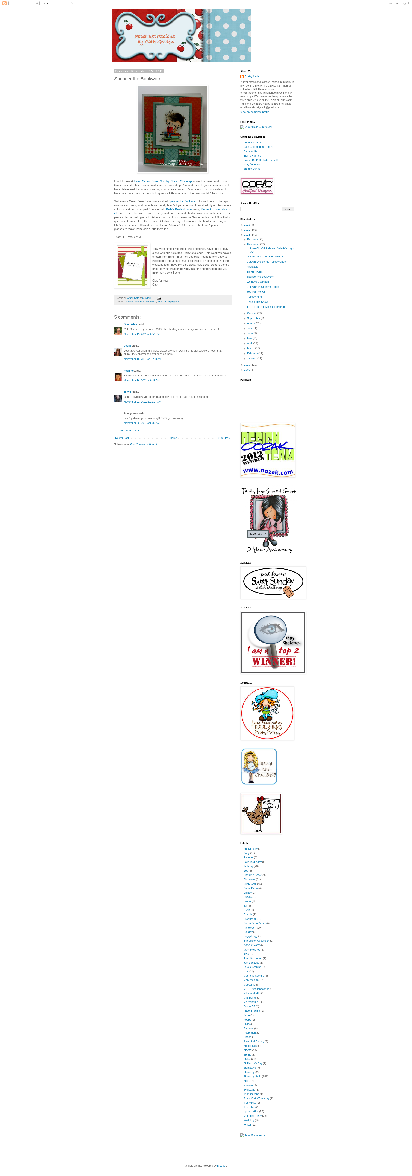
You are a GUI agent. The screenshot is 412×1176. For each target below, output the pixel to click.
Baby (247, 853)
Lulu (246, 971)
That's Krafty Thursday (256, 1098)
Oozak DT (249, 1006)
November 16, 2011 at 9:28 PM (142, 380)
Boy (246, 870)
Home (173, 438)
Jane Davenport (253, 958)
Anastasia (252, 266)
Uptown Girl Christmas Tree (263, 286)
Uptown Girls (251, 1111)
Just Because (251, 962)
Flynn (247, 910)
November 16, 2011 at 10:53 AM (142, 359)
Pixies (247, 1023)
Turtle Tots (250, 1107)
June (250, 333)
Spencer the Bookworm (182, 201)
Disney (248, 892)
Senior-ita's (250, 1045)
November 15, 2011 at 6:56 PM (142, 334)
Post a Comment (129, 430)
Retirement (250, 1032)
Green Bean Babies (134, 301)
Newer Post (122, 438)
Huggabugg (251, 936)
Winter (247, 1124)
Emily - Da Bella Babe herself (261, 160)
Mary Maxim (251, 980)
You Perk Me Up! (256, 291)
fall (245, 905)
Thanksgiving (251, 1093)
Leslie (127, 345)
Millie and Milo (252, 993)
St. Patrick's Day (253, 1063)
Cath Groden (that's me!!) (258, 146)
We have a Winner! (258, 281)
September (254, 318)
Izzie (246, 953)
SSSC (161, 301)
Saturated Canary (254, 1041)
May (250, 338)
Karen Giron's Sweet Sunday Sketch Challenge (163, 181)
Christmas (249, 879)
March (251, 348)
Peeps (247, 1019)
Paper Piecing (252, 1010)
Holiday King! (254, 296)
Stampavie (250, 1067)
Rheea (247, 1037)
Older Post (224, 438)
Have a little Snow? (258, 301)
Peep (247, 1015)
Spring (247, 1054)
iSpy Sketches (252, 949)
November (253, 244)
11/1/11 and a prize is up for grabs (266, 306)
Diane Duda (251, 888)
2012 (247, 229)
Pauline (128, 370)
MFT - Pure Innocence (256, 988)
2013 (247, 224)
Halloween (250, 927)
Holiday (248, 932)
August (251, 323)
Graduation (250, 918)
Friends (248, 914)
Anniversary (251, 848)
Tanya (127, 391)
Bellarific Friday (253, 862)
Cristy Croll (250, 883)
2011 (247, 234)
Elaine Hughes (252, 155)
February (252, 353)
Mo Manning (251, 1002)
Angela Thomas (253, 142)
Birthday (248, 866)
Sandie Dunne (252, 168)
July (250, 328)
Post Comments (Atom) (143, 444)
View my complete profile (255, 112)
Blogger (221, 1165)
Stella (247, 1080)
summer (248, 1085)
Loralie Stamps (252, 967)
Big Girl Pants (255, 271)
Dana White (131, 324)
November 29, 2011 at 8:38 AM (142, 423)
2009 (247, 369)
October (252, 313)
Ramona (249, 1028)
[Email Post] (159, 298)
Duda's (248, 897)
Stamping (249, 1072)
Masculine (151, 301)
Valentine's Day (253, 1115)
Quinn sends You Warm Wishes (265, 256)
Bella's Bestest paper (179, 209)
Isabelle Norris (252, 945)
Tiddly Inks (250, 1102)
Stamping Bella (172, 301)
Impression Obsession (257, 940)
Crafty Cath (133, 298)
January (252, 358)
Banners (248, 857)
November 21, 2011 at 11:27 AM (142, 401)
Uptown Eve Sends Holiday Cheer (267, 261)
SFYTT (247, 1050)
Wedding (249, 1120)
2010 (247, 364)
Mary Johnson (252, 164)
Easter (247, 901)
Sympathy (249, 1089)
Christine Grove (253, 875)
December (253, 239)
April (250, 343)
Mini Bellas (250, 997)
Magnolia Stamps (254, 975)
